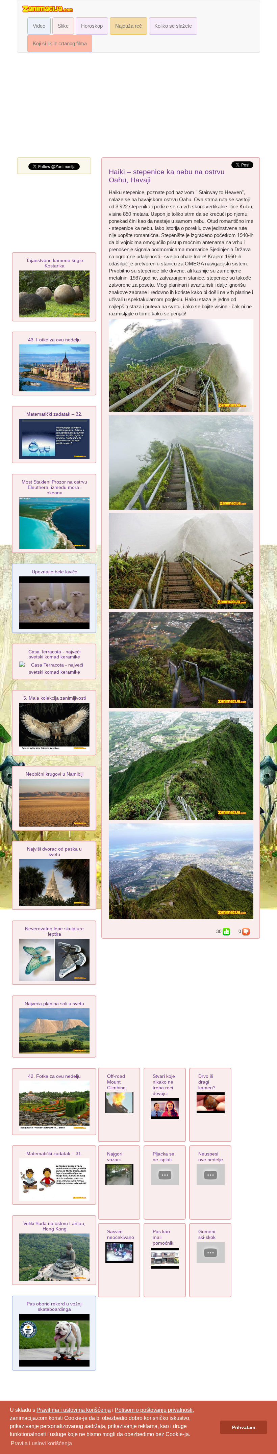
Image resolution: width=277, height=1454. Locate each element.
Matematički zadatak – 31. (54, 1153)
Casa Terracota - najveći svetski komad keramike (54, 654)
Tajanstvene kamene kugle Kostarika (54, 263)
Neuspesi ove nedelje (210, 1156)
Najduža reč (128, 26)
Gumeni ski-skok (207, 1234)
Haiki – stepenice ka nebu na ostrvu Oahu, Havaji (167, 176)
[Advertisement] (138, 106)
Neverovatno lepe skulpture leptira (54, 931)
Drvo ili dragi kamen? (207, 1081)
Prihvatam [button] (243, 1427)
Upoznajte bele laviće (54, 571)
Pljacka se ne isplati (163, 1156)
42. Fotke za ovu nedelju (54, 1076)
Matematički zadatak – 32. (54, 414)
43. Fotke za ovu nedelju (54, 339)
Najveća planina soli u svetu (54, 1003)
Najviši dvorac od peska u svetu (54, 851)
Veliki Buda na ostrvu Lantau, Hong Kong (54, 1226)
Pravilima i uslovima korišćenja (73, 1410)
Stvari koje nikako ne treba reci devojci (164, 1084)
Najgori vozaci (114, 1156)
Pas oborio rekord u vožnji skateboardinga (54, 1306)
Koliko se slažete (173, 26)
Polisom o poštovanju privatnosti (154, 1410)
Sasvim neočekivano (120, 1234)
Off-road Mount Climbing (116, 1081)
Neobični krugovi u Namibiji (54, 774)
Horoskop (92, 26)
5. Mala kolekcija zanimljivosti (54, 698)
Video (39, 26)
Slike (63, 26)
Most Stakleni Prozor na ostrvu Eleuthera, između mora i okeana (54, 487)
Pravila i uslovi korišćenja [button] (41, 1443)
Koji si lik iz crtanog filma (60, 43)
